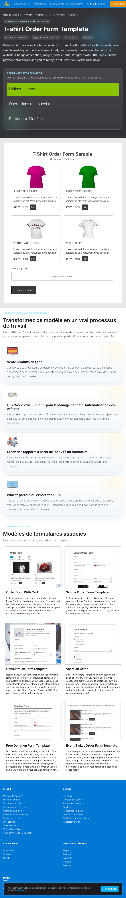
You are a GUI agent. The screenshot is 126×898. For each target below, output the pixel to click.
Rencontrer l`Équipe (73, 810)
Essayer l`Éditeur (11, 799)
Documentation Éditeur (14, 807)
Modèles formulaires (13, 15)
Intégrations (40, 3)
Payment (87, 37)
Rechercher (19, 3)
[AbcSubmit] (7, 4)
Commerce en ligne (12, 818)
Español (67, 858)
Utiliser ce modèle (25, 89)
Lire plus (21, 890)
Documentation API (12, 803)
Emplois (67, 807)
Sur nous (67, 796)
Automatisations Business (15, 814)
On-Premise (9, 821)
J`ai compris (109, 888)
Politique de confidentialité (76, 818)
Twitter (6, 854)
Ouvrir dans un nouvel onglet (34, 104)
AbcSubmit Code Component (17, 833)
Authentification (96, 3)
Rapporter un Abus (72, 821)
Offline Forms (9, 825)
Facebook (8, 850)
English (66, 850)
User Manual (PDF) (12, 810)
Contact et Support (72, 799)
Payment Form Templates (46, 37)
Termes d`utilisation (73, 814)
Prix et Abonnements (73, 803)
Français (67, 865)
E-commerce (71, 37)
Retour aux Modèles (26, 118)
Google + (7, 858)
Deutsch (67, 861)
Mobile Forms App (12, 829)
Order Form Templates (37, 15)
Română (67, 854)
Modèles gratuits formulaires (66, 3)
